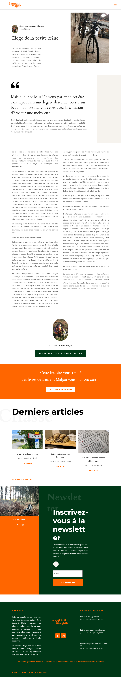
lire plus (27, 463)
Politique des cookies (78, 662)
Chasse (62, 462)
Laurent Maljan (36, 26)
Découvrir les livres (60, 389)
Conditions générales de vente (30, 662)
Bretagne (98, 465)
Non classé (33, 458)
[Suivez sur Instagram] (22, 525)
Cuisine (68, 462)
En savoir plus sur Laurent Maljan (60, 353)
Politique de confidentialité (56, 662)
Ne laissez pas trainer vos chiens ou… (93, 644)
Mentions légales (96, 662)
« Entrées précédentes (22, 479)
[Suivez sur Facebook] (18, 525)
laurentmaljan (88, 619)
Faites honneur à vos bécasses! (92, 630)
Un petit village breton (27, 454)
